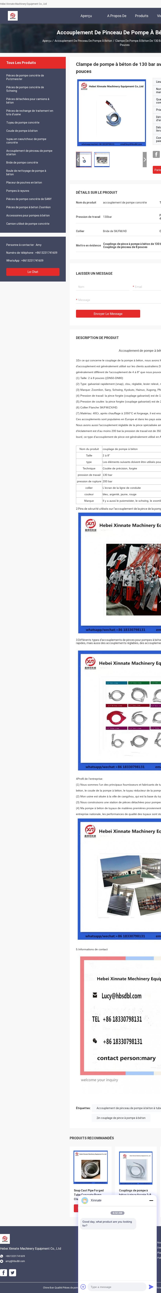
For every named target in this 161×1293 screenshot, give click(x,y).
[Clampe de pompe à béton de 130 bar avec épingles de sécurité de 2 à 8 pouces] (111, 113)
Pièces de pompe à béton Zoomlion (28, 207)
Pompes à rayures (17, 190)
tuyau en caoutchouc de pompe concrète (26, 140)
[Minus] (151, 1200)
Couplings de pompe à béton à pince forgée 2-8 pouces (135, 1195)
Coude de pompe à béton (22, 130)
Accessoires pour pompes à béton (28, 215)
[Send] (151, 1286)
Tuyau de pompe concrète (22, 122)
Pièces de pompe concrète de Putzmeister (25, 77)
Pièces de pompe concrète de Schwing (25, 89)
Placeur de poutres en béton (24, 182)
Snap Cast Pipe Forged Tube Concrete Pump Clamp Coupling (89, 1195)
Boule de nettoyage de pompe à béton (26, 172)
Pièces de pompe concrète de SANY (29, 199)
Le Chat (32, 272)
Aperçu (46, 40)
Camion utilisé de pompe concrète (27, 223)
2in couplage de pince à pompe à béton (121, 1117)
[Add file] (83, 1286)
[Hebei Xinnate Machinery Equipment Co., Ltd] (13, 15)
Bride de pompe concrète (22, 162)
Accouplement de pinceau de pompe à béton (83, 40)
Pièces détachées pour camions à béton (27, 100)
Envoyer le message (108, 314)
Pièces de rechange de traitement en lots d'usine (29, 112)
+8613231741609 (46, 252)
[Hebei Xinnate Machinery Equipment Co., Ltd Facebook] (156, 154)
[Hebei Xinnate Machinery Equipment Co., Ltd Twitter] (12, 1272)
